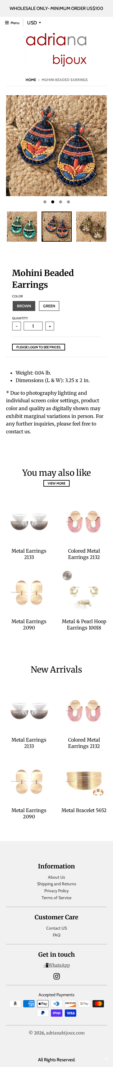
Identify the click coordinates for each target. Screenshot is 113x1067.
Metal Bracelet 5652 (84, 810)
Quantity (20, 318)
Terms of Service (56, 897)
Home (31, 79)
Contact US (56, 928)
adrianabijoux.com (65, 1033)
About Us (56, 877)
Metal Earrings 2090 (28, 624)
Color (17, 296)
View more (56, 483)
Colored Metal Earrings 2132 (84, 554)
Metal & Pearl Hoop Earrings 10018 (84, 624)
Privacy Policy (56, 890)
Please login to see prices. (38, 347)
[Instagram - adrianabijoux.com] (56, 976)
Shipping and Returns (56, 884)
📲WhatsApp (56, 965)
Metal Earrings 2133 (28, 554)
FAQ (57, 935)
